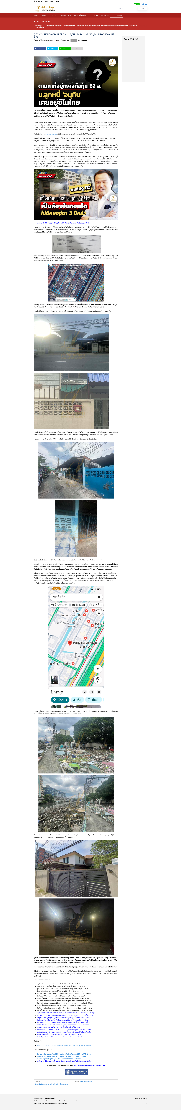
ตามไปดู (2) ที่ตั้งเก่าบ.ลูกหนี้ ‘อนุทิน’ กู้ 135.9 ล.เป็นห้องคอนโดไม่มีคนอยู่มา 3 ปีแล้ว (64, 223)
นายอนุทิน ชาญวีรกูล (86, 1081)
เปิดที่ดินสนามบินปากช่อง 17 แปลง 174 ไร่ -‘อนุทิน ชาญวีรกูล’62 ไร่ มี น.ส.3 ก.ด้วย (64, 1029)
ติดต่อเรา (45, 15)
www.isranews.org (51, 134)
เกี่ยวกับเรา (54, 15)
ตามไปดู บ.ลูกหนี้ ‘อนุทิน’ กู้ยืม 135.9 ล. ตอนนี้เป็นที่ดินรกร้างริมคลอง (59, 1059)
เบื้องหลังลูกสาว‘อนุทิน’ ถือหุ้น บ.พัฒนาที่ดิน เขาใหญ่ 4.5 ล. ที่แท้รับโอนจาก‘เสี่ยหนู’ (64, 1022)
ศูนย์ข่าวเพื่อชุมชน (80, 15)
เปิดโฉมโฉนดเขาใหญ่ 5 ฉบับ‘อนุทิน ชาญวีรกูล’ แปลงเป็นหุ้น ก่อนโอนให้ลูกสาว (63, 1025)
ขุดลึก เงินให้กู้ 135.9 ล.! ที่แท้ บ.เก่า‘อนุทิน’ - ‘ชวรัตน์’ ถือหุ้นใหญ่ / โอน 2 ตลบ (62, 1056)
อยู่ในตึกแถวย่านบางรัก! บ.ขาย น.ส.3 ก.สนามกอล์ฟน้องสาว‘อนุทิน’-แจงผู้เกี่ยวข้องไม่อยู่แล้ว (66, 1013)
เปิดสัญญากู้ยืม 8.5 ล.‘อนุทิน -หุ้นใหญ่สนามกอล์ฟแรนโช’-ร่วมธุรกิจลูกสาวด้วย (62, 1020)
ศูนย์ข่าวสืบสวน (117, 15)
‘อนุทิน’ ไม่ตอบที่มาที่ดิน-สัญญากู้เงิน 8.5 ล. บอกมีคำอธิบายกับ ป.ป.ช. (59, 1034)
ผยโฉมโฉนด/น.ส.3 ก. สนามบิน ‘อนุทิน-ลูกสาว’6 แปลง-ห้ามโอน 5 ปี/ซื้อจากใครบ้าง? (64, 1032)
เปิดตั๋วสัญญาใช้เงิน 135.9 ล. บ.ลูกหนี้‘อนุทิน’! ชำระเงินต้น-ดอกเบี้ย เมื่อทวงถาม (62, 1037)
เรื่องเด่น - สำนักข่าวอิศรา (61, 1084)
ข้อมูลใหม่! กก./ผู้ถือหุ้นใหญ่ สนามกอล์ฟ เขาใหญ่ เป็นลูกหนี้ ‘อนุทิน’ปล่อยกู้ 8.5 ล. (63, 1017)
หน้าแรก (36, 15)
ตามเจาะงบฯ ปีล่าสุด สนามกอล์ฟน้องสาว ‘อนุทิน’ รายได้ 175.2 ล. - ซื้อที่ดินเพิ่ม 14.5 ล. (65, 1015)
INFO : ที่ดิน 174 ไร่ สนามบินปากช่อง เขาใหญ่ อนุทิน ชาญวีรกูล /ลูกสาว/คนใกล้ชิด (64, 1045)
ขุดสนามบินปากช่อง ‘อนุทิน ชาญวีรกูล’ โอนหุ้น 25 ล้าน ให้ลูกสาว (58, 1027)
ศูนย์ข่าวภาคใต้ (66, 15)
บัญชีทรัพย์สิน (39, 1084)
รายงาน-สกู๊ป (48, 1084)
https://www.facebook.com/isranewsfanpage (89, 1065)
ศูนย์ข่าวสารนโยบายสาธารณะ (99, 15)
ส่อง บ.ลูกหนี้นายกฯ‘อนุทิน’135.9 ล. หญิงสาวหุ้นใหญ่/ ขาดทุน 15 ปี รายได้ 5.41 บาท (64, 1054)
